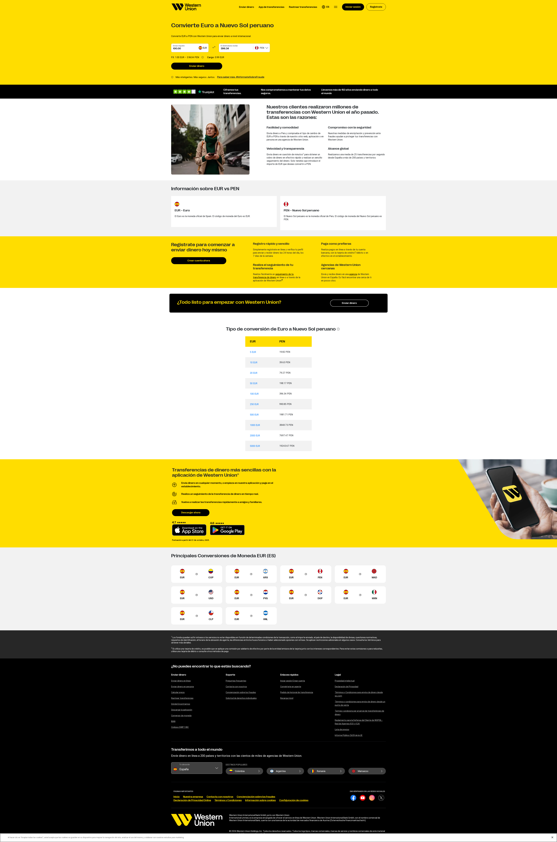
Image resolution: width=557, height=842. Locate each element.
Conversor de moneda (181, 715)
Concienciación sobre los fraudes (241, 692)
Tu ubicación (184, 764)
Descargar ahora (190, 512)
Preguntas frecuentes (236, 680)
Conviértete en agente (290, 686)
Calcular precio (178, 692)
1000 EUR (255, 425)
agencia (353, 274)
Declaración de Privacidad (346, 686)
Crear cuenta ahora (198, 260)
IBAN (173, 721)
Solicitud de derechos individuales (241, 698)
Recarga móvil (286, 698)
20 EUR (253, 372)
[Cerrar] (552, 837)
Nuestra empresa (193, 796)
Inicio (176, 796)
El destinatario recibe (229, 46)
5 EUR (253, 352)
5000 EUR (255, 445)
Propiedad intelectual (345, 680)
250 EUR (254, 404)
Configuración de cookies (293, 800)
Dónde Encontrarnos (180, 704)
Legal (338, 675)
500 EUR (254, 414)
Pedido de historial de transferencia (296, 692)
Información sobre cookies (260, 800)
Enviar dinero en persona (182, 686)
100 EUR (254, 393)
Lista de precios (342, 729)
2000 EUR (255, 435)
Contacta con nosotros (236, 686)
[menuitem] (186, 6)
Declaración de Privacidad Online (192, 800)
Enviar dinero (196, 66)
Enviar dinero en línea (181, 680)
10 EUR (253, 362)
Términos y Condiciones (228, 800)
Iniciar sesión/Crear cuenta (292, 680)
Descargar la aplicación (181, 709)
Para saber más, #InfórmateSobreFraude (240, 77)
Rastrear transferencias (182, 698)
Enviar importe (179, 46)
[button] (325, 6)
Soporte (230, 675)
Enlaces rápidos (289, 675)
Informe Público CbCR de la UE (348, 735)
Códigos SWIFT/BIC (180, 727)
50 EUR (253, 383)
